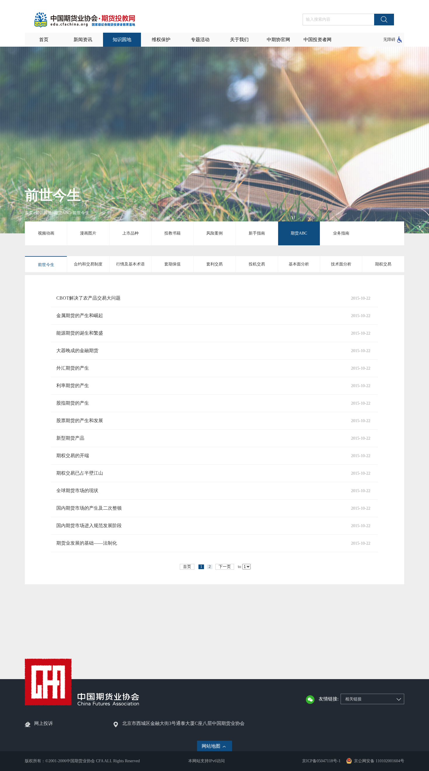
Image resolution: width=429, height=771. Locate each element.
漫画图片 (88, 233)
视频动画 (46, 233)
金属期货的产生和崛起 (79, 315)
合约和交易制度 (88, 264)
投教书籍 (172, 233)
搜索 (384, 19)
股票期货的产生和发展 (79, 420)
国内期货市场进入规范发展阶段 (89, 525)
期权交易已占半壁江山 (79, 473)
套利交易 (214, 264)
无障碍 (389, 39)
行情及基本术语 (130, 264)
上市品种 (130, 233)
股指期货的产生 (72, 403)
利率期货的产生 (72, 385)
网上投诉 (43, 723)
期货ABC (62, 213)
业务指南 (341, 233)
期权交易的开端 (72, 455)
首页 (29, 213)
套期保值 (172, 264)
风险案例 (214, 233)
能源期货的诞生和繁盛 (79, 333)
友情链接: (329, 698)
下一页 (224, 566)
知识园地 (43, 213)
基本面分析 (299, 264)
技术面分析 (341, 264)
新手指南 (257, 233)
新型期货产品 (70, 438)
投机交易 (257, 264)
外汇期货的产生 (72, 368)
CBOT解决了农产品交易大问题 (88, 298)
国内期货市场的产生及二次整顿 (89, 508)
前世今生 (81, 213)
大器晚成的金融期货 (77, 350)
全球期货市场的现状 (77, 490)
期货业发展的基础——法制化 (86, 543)
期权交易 (383, 264)
